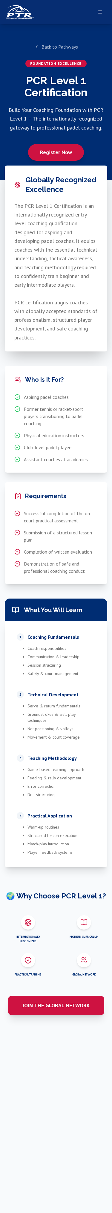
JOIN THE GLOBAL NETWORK (56, 1005)
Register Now (56, 152)
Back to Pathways (60, 47)
